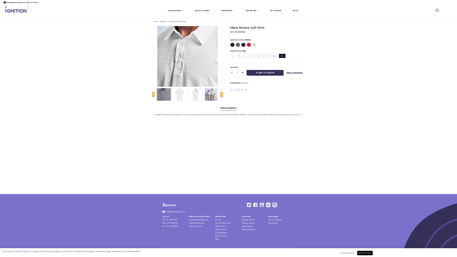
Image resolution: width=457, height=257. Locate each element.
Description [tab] (228, 108)
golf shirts (163, 21)
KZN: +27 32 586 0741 (170, 223)
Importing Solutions (248, 223)
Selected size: (238, 51)
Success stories (202, 11)
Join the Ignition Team (223, 223)
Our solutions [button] (174, 11)
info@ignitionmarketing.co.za (16, 2)
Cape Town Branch (195, 226)
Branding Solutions (248, 220)
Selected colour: (240, 40)
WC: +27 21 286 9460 (169, 226)
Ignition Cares (220, 226)
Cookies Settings (347, 253)
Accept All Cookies (364, 253)
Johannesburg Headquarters (198, 220)
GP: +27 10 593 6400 (169, 220)
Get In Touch (34, 2)
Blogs (295, 11)
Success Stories (221, 236)
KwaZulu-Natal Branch (196, 223)
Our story (218, 220)
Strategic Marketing (248, 229)
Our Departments (221, 233)
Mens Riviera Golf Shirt (177, 21)
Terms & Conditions (275, 220)
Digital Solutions (247, 226)
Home (155, 21)
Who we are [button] (251, 11)
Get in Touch (275, 11)
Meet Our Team (220, 229)
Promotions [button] (226, 11)
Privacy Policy (273, 223)
